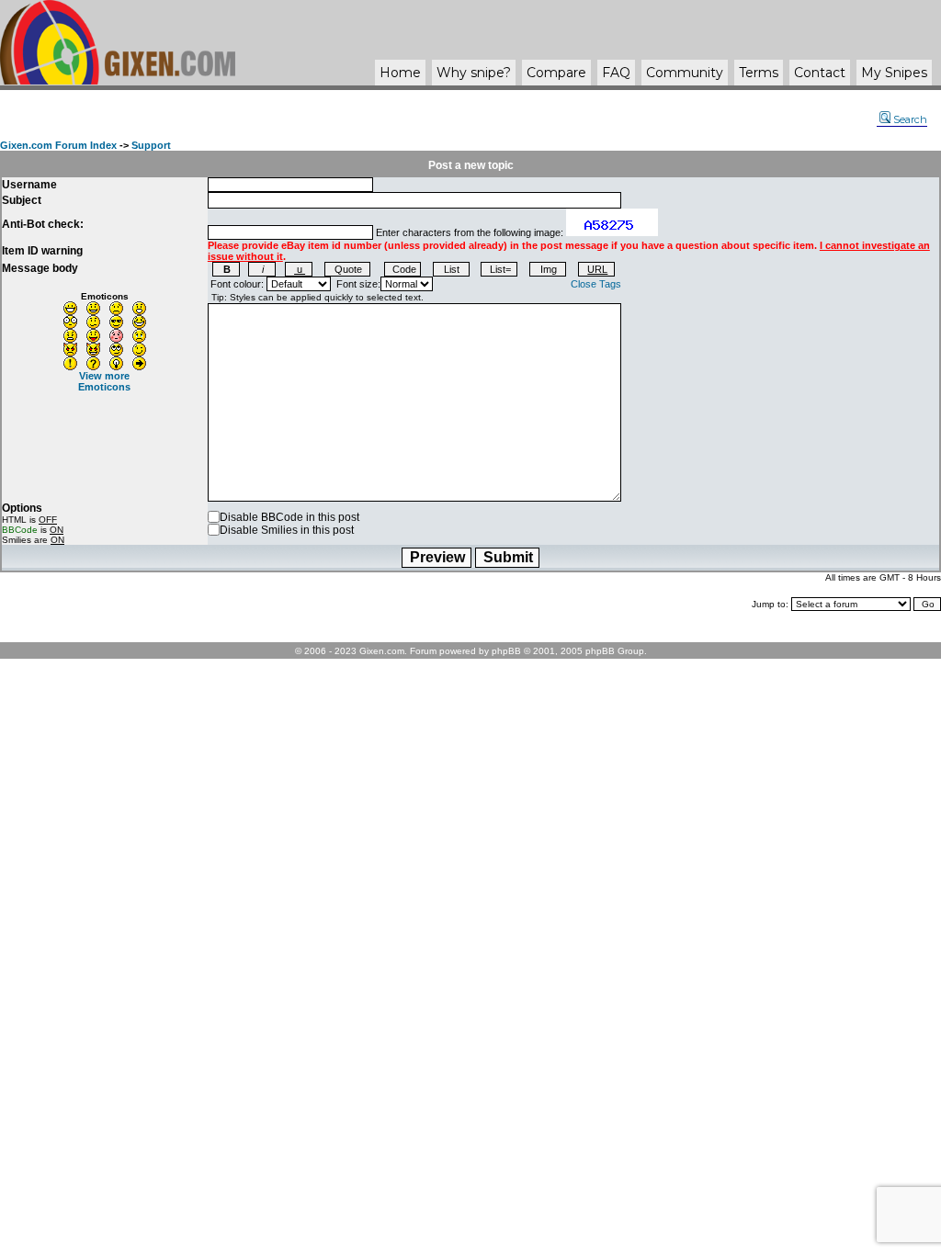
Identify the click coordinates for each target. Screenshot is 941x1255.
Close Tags (596, 283)
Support (151, 145)
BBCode (20, 530)
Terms (758, 72)
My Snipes (894, 72)
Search (910, 119)
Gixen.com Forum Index (58, 145)
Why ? (473, 72)
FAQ (616, 72)
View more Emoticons (104, 381)
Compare (556, 72)
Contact (819, 72)
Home (400, 72)
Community (684, 72)
